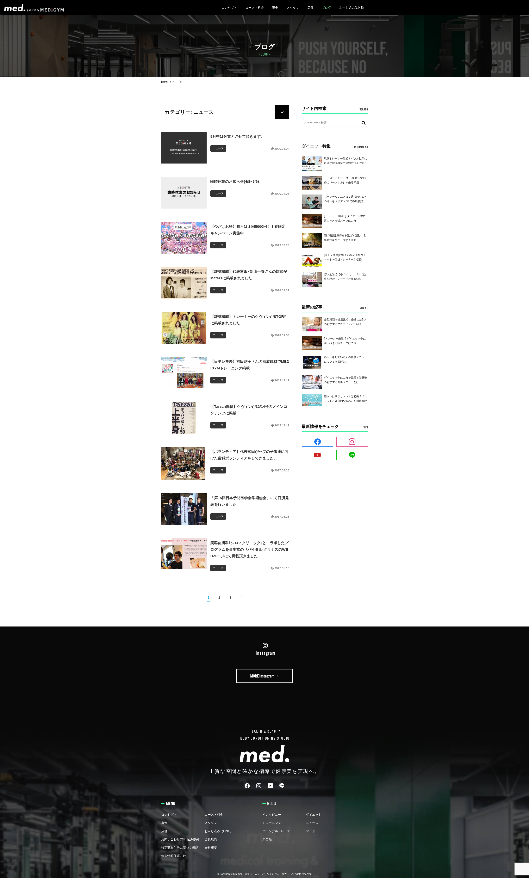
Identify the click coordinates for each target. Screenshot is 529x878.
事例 (275, 7)
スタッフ (293, 7)
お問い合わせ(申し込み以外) (180, 839)
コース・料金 (254, 7)
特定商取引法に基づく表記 (179, 847)
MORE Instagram (262, 676)
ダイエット (313, 814)
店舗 (310, 7)
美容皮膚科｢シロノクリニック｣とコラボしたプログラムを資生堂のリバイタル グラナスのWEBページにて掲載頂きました (249, 549)
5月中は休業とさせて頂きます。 (237, 136)
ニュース (312, 823)
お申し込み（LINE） (219, 831)
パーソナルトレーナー (277, 831)
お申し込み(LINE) (351, 7)
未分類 (267, 839)
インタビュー (271, 814)
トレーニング (271, 823)
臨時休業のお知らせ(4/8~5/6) (234, 181)
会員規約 (211, 839)
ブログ (326, 7)
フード (310, 831)
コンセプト (229, 7)
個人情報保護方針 (173, 856)
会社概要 (211, 847)
